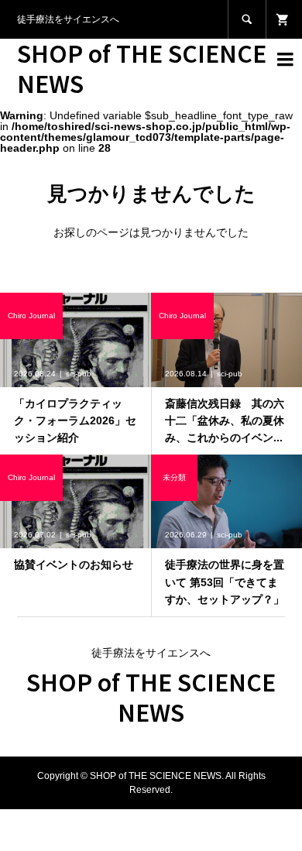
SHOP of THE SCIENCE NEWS (141, 68)
